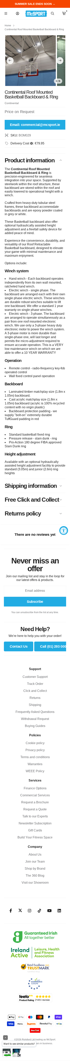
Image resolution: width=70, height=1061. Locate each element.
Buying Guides (35, 726)
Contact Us (18, 646)
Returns (35, 697)
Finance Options (35, 788)
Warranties (35, 764)
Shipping (35, 704)
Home (8, 25)
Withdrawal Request (35, 719)
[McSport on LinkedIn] (59, 910)
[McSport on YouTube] (49, 910)
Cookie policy (35, 743)
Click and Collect (35, 690)
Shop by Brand (35, 868)
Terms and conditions (35, 757)
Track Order (35, 683)
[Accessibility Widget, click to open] (63, 530)
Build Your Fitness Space (35, 837)
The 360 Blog (35, 875)
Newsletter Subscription (35, 823)
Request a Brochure (35, 802)
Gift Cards (35, 830)
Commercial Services (35, 795)
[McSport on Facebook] (11, 910)
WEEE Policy (35, 771)
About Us (35, 854)
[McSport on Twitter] (20, 910)
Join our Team (35, 861)
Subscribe (35, 602)
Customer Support (35, 676)
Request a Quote (35, 809)
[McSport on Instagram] (30, 910)
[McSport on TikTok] (40, 910)
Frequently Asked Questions (35, 712)
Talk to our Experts (35, 816)
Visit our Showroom (35, 882)
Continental (12, 103)
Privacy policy (35, 750)
